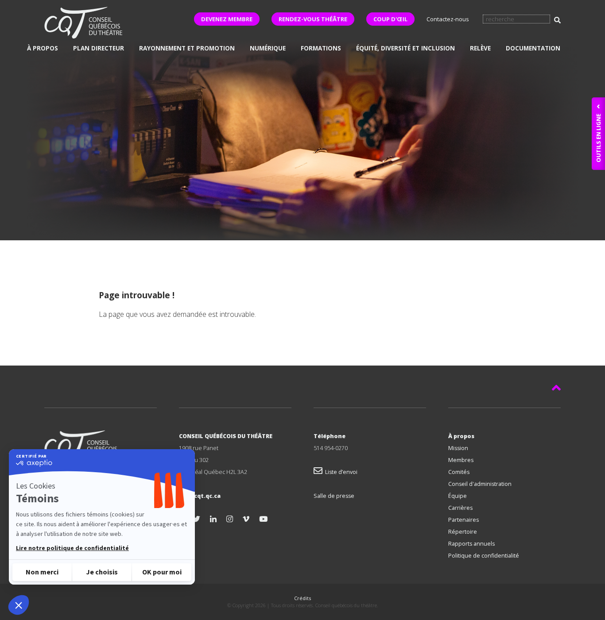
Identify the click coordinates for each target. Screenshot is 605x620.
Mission (458, 448)
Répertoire (462, 531)
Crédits (302, 598)
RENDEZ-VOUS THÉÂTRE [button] (313, 19)
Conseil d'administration (480, 484)
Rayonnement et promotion (187, 48)
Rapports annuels (471, 543)
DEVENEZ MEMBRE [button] (226, 19)
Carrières (460, 508)
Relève (480, 48)
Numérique (268, 48)
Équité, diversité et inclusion (405, 48)
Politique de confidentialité (483, 555)
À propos (42, 48)
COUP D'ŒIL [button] (390, 19)
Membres (460, 460)
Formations (321, 48)
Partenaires (463, 520)
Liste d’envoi (339, 472)
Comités (458, 472)
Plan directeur (98, 48)
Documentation (533, 48)
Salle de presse (334, 496)
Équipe (457, 496)
